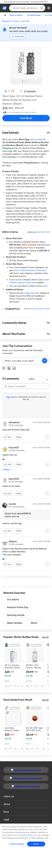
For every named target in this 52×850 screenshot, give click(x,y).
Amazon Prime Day (17, 607)
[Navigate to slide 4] (29, 81)
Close (36, 844)
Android (41, 139)
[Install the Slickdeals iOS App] (26, 786)
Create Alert (19, 36)
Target (7, 681)
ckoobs (12, 504)
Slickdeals (6, 21)
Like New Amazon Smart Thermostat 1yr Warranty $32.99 (13, 729)
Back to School (16, 15)
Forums (16, 21)
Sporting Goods (16, 615)
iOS (32, 139)
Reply (18, 437)
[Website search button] (42, 8)
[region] (26, 837)
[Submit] (6, 386)
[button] (12, 91)
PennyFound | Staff (41, 309)
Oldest (31, 379)
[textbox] (22, 360)
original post (30, 293)
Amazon (29, 681)
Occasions (13, 599)
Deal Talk (25, 21)
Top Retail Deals (34, 15)
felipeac (13, 541)
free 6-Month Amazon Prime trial (30, 270)
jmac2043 (14, 479)
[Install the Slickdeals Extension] (26, 770)
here (45, 286)
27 (9, 91)
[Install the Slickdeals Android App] (26, 778)
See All (45, 637)
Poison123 (14, 447)
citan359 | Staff (43, 232)
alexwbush (14, 422)
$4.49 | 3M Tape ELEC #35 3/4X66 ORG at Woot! (34, 729)
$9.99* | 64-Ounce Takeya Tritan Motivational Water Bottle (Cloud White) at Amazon (34, 666)
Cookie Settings (16, 844)
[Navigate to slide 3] (27, 81)
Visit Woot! (26, 118)
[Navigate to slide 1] (22, 81)
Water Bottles (14, 622)
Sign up (10, 397)
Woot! (34, 622)
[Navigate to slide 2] (25, 81)
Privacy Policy (26, 835)
